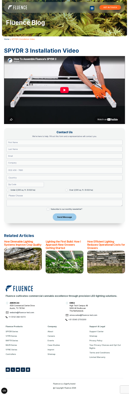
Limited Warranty (97, 357)
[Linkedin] (28, 370)
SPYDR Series (12, 331)
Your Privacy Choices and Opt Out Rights (105, 346)
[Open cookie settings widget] (4, 391)
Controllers (11, 354)
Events (51, 340)
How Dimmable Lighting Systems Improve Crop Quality (22, 243)
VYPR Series (11, 336)
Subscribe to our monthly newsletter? (66, 209)
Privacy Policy (95, 340)
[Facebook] (8, 370)
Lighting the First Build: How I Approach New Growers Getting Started (63, 245)
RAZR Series (11, 345)
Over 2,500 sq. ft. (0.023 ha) (81, 190)
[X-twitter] (13, 370)
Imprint (51, 349)
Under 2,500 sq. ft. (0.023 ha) (23, 190)
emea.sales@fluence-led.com (83, 315)
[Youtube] (18, 370)
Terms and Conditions (99, 352)
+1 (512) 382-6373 (17, 317)
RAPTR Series (12, 340)
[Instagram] (23, 370)
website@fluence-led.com (22, 312)
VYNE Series (11, 349)
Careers (51, 336)
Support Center (96, 331)
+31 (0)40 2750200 (77, 319)
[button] (92, 8)
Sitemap (51, 354)
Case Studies (54, 345)
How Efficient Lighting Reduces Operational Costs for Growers (106, 245)
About (50, 331)
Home (6, 39)
